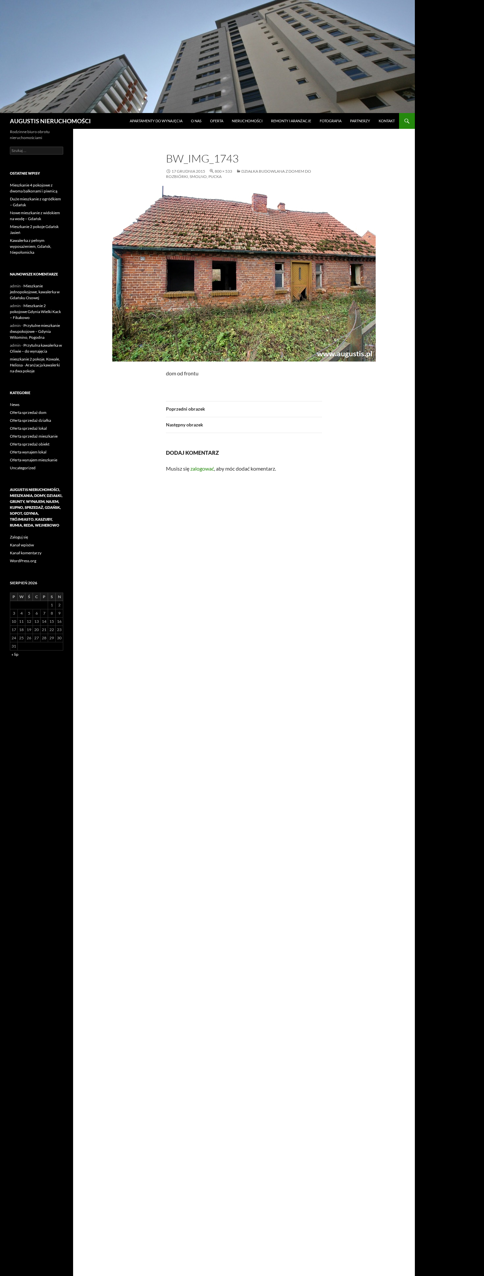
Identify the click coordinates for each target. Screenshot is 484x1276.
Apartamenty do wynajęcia (156, 121)
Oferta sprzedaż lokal (28, 428)
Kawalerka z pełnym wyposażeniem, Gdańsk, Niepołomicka (30, 246)
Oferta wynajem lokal (28, 452)
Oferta (216, 121)
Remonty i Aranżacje (291, 121)
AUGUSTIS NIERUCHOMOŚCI (50, 121)
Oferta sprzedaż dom (28, 412)
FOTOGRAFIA (330, 121)
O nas (196, 121)
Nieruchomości (247, 121)
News (14, 404)
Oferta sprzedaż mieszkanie (34, 436)
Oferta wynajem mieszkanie (33, 459)
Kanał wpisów (22, 544)
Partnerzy (360, 121)
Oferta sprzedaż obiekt (29, 444)
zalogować (202, 468)
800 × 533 (223, 171)
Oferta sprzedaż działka (30, 420)
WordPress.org (23, 560)
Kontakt (387, 121)
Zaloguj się (19, 537)
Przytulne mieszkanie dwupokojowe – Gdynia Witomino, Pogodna (35, 331)
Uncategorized (23, 467)
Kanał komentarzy (25, 552)
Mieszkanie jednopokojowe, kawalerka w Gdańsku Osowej (35, 291)
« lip (15, 654)
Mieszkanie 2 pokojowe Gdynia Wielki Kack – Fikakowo (35, 311)
